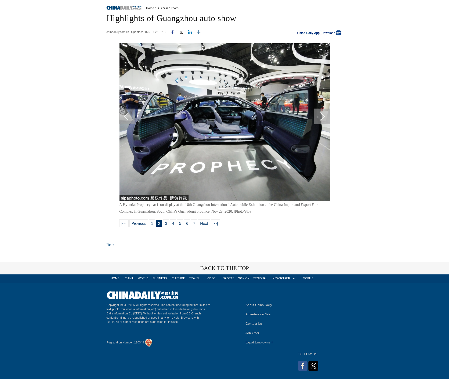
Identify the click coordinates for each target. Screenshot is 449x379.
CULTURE (178, 278)
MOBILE (308, 278)
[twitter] (179, 32)
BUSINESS (159, 278)
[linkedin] (188, 32)
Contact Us (254, 323)
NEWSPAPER (281, 278)
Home (150, 8)
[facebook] (170, 32)
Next (204, 224)
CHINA (129, 278)
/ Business (161, 8)
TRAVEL (194, 278)
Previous (138, 224)
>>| (215, 224)
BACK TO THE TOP (224, 268)
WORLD (143, 278)
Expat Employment (259, 342)
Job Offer (252, 333)
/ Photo (173, 8)
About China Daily (259, 305)
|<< (124, 224)
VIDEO (211, 278)
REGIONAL (260, 278)
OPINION (244, 278)
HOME (115, 278)
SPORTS (228, 278)
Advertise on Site (258, 314)
